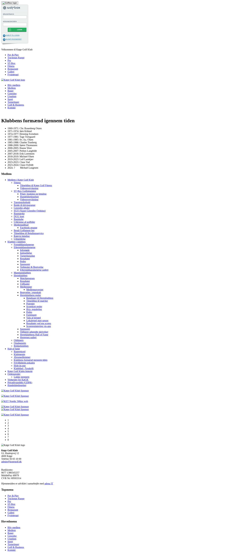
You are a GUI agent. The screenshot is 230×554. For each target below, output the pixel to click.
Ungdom (12, 96)
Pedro (23, 261)
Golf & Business (16, 105)
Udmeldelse (20, 239)
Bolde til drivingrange (24, 205)
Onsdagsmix (20, 343)
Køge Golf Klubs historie (20, 371)
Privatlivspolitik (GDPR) (20, 382)
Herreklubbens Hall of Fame (34, 334)
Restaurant (13, 69)
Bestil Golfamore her (24, 230)
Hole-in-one (20, 365)
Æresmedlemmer (22, 357)
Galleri (11, 71)
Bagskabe (18, 219)
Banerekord (19, 351)
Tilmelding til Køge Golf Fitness (36, 185)
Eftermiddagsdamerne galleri (34, 270)
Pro (9, 60)
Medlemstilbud (21, 225)
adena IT (48, 483)
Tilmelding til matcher (37, 301)
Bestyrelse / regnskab (30, 292)
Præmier (30, 303)
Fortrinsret (31, 315)
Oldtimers (18, 340)
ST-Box (11, 63)
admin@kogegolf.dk (11, 461)
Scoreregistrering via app (38, 326)
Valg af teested (33, 317)
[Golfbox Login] (9, 2)
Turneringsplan (27, 255)
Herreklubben (20, 275)
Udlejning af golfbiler (24, 222)
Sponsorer (25, 264)
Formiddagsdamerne (24, 244)
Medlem (12, 88)
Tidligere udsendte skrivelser (34, 331)
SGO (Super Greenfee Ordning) (30, 210)
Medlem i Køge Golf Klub (21, 179)
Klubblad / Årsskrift (23, 368)
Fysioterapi (13, 74)
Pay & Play (13, 54)
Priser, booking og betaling (33, 194)
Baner (10, 90)
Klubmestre (19, 354)
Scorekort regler (34, 306)
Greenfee (12, 93)
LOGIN (19, 29)
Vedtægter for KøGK (18, 379)
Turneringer (13, 102)
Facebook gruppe (28, 227)
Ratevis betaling (22, 236)
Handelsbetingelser (29, 196)
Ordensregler (14, 374)
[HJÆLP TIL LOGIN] (4, 35)
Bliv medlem (14, 85)
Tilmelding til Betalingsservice (29, 233)
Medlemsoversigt (34, 289)
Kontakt (11, 107)
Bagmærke (19, 213)
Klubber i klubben (17, 241)
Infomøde (25, 250)
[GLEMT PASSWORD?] (4, 39)
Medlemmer (26, 286)
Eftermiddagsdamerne (24, 247)
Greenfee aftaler (22, 208)
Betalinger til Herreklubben (39, 298)
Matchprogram (27, 278)
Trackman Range (16, 57)
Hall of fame (14, 348)
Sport (10, 99)
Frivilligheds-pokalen (24, 362)
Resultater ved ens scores (38, 323)
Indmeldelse (26, 253)
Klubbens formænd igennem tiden (30, 360)
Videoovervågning (29, 188)
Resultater (25, 258)
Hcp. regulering (34, 309)
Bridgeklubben (21, 346)
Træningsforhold (22, 202)
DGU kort (19, 216)
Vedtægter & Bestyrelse (31, 267)
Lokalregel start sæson (37, 320)
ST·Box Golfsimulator (25, 191)
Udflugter (25, 284)
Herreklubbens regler (30, 295)
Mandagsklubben (22, 272)
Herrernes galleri (28, 337)
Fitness (11, 66)
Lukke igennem (21, 377)
